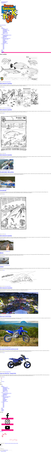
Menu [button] (0, 26)
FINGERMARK (3, 190)
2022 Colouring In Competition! (6, 287)
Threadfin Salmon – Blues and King (7, 172)
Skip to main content (3, 2)
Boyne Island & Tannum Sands (6, 396)
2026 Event (2, 386)
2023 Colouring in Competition (6, 235)
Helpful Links (4, 400)
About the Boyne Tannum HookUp (7, 393)
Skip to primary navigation (4, 1)
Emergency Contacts (5, 401)
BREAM (1, 252)
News (4, 158)
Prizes (3, 391)
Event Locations (5, 389)
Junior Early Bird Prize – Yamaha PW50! (8, 373)
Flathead (1, 266)
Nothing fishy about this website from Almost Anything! (11, 443)
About (2, 392)
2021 (3, 404)
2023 (3, 403)
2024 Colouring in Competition (6, 154)
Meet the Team (4, 394)
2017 (3, 407)
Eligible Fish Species (5, 390)
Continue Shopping (3, 451)
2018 (3, 406)
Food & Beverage (5, 399)
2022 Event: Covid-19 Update (5, 316)
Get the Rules (1, 431)
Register (2, 410)
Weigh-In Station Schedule (6, 388)
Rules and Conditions (5, 387)
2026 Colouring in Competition (6, 83)
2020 (3, 405)
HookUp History (5, 395)
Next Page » (2, 381)
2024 (3, 402)
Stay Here (4, 398)
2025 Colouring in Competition (6, 109)
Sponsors (2, 409)
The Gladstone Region (5, 397)
